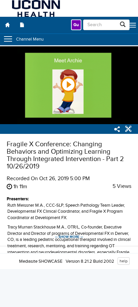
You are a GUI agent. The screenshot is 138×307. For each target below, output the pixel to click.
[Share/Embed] (117, 130)
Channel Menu (30, 39)
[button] (128, 129)
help (124, 261)
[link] (76, 24)
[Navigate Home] (7, 25)
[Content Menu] (22, 25)
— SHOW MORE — (69, 237)
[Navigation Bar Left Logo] (36, 8)
